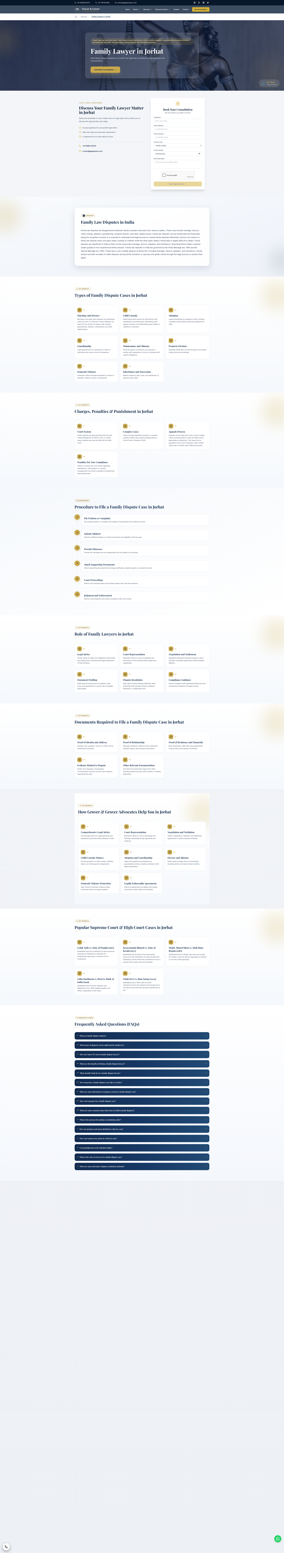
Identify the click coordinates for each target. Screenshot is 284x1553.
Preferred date (158, 150)
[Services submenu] (151, 9)
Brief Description (159, 158)
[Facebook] (194, 2)
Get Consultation (200, 9)
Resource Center (162, 9)
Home (127, 9)
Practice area (158, 142)
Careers (176, 9)
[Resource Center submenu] (169, 9)
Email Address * (159, 125)
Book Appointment (176, 184)
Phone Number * (159, 134)
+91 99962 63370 (89, 146)
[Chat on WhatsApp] (277, 1538)
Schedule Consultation (104, 70)
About (135, 9)
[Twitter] (207, 2)
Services (146, 9)
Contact (186, 9)
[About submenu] (139, 9)
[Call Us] (6, 1546)
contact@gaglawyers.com (93, 151)
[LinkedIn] (203, 2)
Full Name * (157, 117)
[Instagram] (199, 2)
